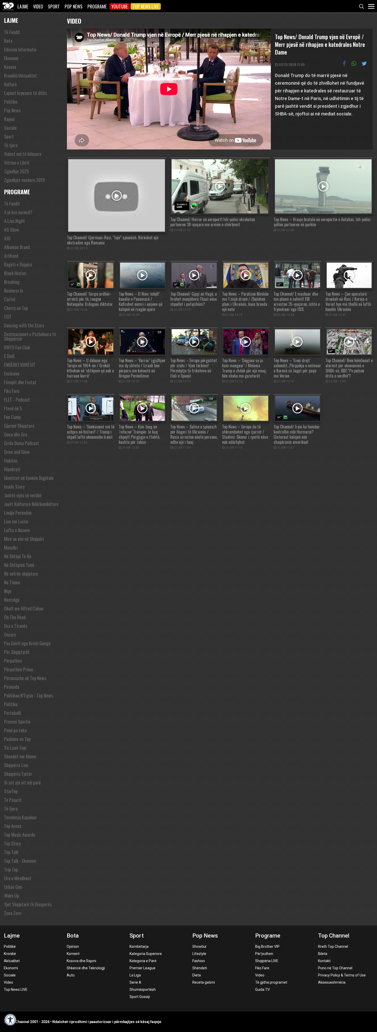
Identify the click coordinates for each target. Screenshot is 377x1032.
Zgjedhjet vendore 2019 (24, 180)
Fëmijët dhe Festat (20, 382)
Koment (73, 954)
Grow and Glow (17, 451)
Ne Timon (12, 582)
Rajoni (9, 119)
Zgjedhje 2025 (16, 171)
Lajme (22, 6)
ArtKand (11, 255)
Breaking (11, 281)
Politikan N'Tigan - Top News (28, 695)
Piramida (11, 686)
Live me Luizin (16, 521)
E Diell (9, 356)
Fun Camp (12, 417)
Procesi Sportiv (17, 721)
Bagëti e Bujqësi (18, 264)
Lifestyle (199, 954)
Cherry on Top (16, 308)
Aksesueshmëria (331, 982)
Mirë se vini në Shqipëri (24, 538)
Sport (54, 6)
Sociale (10, 127)
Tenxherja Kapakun (20, 817)
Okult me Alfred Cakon (23, 608)
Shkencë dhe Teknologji (86, 968)
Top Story (12, 843)
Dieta (196, 975)
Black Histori (15, 273)
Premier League (142, 968)
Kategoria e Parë (143, 961)
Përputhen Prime (18, 669)
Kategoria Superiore (146, 954)
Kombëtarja (139, 946)
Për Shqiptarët (17, 652)
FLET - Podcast (17, 399)
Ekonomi (11, 58)
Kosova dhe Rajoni (81, 961)
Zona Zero (12, 913)
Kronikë (10, 954)
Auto (71, 975)
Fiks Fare (11, 391)
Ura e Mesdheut (17, 878)
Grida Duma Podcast (21, 443)
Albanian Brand (17, 247)
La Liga (135, 975)
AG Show (11, 229)
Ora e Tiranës (15, 625)
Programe (97, 6)
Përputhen (13, 660)
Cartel (9, 299)
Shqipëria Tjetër (18, 773)
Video (38, 6)
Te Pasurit (13, 800)
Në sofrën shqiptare (21, 573)
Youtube (120, 6)
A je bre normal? (18, 212)
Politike (10, 101)
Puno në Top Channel (335, 968)
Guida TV (262, 989)
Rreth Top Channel (333, 946)
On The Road (15, 617)
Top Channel (333, 935)
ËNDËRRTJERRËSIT (19, 364)
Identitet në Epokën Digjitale (29, 478)
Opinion (73, 946)
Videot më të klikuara (22, 153)
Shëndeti (199, 968)
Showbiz (199, 946)
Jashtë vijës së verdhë (23, 495)
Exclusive (11, 373)
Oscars (10, 634)
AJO (7, 238)
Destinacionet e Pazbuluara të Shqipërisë (30, 336)
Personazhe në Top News (25, 678)
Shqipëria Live (16, 765)
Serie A (135, 982)
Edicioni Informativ (20, 49)
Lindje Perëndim (18, 512)
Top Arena (12, 826)
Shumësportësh (143, 989)
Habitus (10, 460)
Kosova (10, 66)
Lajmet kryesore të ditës (25, 93)
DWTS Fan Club (17, 347)
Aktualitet (12, 961)
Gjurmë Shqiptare (19, 425)
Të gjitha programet (271, 982)
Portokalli (12, 712)
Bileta (322, 954)
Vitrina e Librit (16, 162)
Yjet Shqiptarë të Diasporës (28, 904)
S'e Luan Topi (15, 747)
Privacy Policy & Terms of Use (342, 975)
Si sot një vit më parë (22, 782)
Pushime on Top (17, 739)
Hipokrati (12, 469)
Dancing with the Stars (24, 325)
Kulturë (10, 84)
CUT (8, 316)
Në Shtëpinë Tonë (19, 565)
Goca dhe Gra (15, 434)
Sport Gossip (140, 997)
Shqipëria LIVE (266, 961)
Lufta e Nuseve (17, 530)
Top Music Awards (19, 834)
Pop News (74, 6)
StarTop (11, 791)
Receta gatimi (203, 982)
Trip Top (11, 869)
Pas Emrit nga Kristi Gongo (27, 643)
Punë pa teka (15, 730)
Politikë (10, 946)
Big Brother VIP (267, 946)
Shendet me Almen (20, 756)
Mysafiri (11, 547)
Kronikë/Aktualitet (20, 75)
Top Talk (11, 852)
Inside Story (14, 486)
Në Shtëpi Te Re (17, 556)
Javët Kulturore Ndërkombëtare (31, 504)
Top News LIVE (146, 6)
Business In (13, 290)
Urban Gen (13, 887)
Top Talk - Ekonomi (20, 860)
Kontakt (324, 961)
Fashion (198, 961)
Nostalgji (11, 599)
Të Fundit (12, 32)
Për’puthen (264, 954)
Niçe (7, 591)
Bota (8, 40)
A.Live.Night (14, 221)
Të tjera (11, 145)
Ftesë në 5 (13, 408)
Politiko (10, 704)
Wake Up (11, 895)
